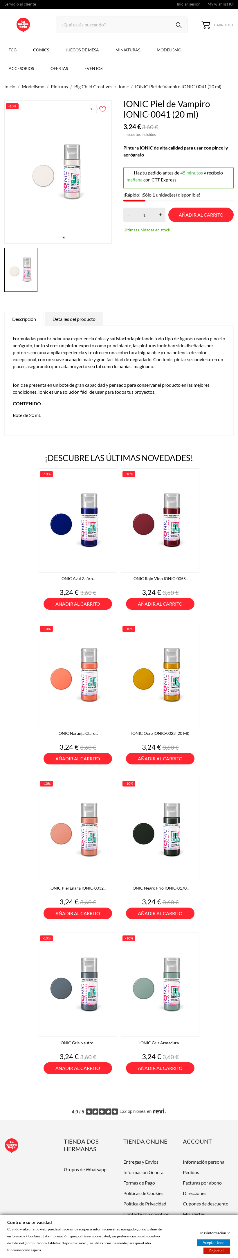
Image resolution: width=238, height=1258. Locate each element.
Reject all (216, 1250)
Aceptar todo (213, 1242)
